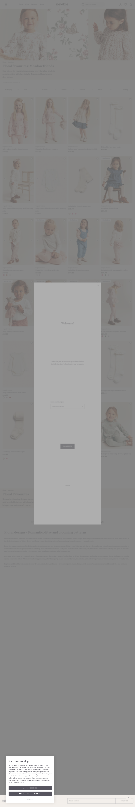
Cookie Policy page (14, 782)
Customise (30, 799)
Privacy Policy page (41, 780)
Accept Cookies (30, 788)
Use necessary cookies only (30, 793)
